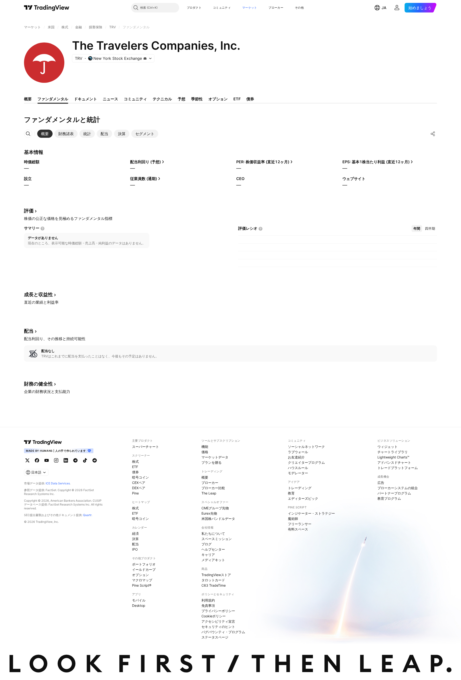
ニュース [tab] (110, 98)
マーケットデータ (214, 457)
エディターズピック (303, 498)
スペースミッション (216, 539)
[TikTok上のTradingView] (85, 460)
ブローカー (275, 7)
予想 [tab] (181, 98)
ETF (135, 467)
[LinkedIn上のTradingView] (65, 460)
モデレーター (298, 473)
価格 (204, 452)
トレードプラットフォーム (397, 468)
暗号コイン (140, 477)
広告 (380, 483)
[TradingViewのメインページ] (46, 7)
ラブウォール (298, 452)
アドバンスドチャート (394, 462)
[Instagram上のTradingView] (56, 460)
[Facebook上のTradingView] (37, 460)
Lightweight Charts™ (393, 457)
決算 (135, 539)
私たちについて (213, 533)
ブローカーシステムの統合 (397, 488)
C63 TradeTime (213, 585)
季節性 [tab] (197, 98)
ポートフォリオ (144, 564)
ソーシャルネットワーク (306, 447)
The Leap (208, 493)
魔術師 (293, 519)
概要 (204, 477)
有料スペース (298, 529)
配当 (135, 544)
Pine (135, 493)
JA (384, 7)
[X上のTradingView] (27, 460)
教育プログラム (389, 498)
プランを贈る (211, 462)
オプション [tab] (218, 98)
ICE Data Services (58, 483)
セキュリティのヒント (218, 627)
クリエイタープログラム (306, 462)
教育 (291, 493)
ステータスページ (214, 637)
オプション (140, 575)
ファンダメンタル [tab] (52, 98)
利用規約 (208, 600)
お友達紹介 (296, 457)
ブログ (206, 544)
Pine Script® (141, 585)
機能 (204, 447)
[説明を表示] (42, 228)
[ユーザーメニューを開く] (397, 7)
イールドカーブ (144, 569)
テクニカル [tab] (162, 98)
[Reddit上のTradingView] (94, 460)
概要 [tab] (28, 98)
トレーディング (299, 488)
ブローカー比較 (213, 488)
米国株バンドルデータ (218, 519)
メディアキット (213, 560)
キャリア (208, 555)
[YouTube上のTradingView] (46, 460)
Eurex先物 (209, 513)
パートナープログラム (394, 493)
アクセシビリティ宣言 (218, 621)
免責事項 (208, 605)
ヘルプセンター (213, 549)
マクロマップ (142, 580)
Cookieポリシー (213, 616)
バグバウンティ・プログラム (223, 632)
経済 (135, 533)
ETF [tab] (237, 98)
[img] (145, 58)
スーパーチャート (145, 447)
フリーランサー (299, 524)
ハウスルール (298, 468)
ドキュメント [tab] (85, 98)
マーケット (249, 7)
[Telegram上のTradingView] (75, 460)
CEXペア (138, 483)
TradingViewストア (216, 575)
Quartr (87, 515)
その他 (299, 7)
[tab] (45, 134)
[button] (205, 7)
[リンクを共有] (433, 134)
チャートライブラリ (392, 452)
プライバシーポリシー (218, 611)
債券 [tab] (250, 98)
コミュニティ (222, 7)
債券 (135, 472)
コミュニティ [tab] (135, 98)
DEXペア (138, 488)
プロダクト (194, 7)
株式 (135, 461)
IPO (135, 549)
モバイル (139, 600)
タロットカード (213, 580)
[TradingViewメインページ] (43, 442)
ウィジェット (387, 447)
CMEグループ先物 (215, 508)
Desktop (138, 605)
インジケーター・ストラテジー (311, 513)
